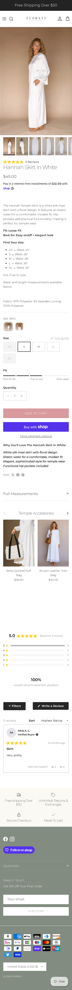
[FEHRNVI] (36, 19)
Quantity (9, 387)
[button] (36, 161)
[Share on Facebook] (17, 474)
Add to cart (36, 413)
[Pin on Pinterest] (22, 474)
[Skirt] (8, 326)
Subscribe (36, 911)
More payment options (36, 436)
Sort (32, 720)
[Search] (13, 18)
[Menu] (4, 18)
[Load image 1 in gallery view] (36, 81)
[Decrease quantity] (6, 395)
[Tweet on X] (12, 474)
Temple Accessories (35, 513)
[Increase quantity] (22, 395)
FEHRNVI (16, 976)
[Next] (64, 748)
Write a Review (55, 707)
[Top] (19, 326)
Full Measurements (20, 493)
